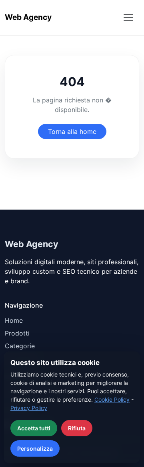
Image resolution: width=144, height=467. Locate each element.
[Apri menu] (128, 17)
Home (14, 320)
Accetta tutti (33, 428)
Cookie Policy (112, 399)
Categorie (20, 346)
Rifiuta (77, 428)
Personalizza (35, 448)
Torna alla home (72, 131)
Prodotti (17, 333)
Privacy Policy (28, 407)
